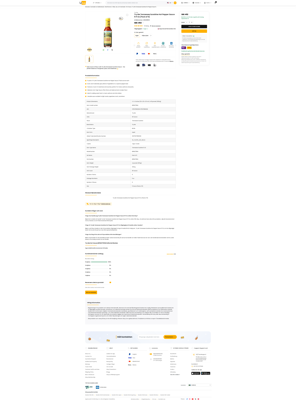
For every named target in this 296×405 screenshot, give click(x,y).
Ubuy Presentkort (111, 369)
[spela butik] (205, 374)
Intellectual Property (91, 361)
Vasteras (172, 367)
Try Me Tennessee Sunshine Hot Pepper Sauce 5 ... (144, 7)
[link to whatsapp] (103, 50)
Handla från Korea (142, 395)
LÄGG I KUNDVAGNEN (194, 26)
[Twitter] (195, 399)
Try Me (136, 12)
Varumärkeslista (111, 356)
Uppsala (172, 361)
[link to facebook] (107, 50)
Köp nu (171, 61)
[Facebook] (187, 399)
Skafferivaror (108, 7)
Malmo (172, 359)
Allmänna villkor (135, 399)
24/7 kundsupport (201, 354)
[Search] (175, 2)
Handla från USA (89, 395)
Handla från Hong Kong (130, 395)
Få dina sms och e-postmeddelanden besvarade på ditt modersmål (201, 359)
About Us (87, 353)
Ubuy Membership (90, 377)
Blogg (108, 372)
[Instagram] (189, 399)
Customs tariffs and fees (92, 369)
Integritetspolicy (145, 399)
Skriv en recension (91, 292)
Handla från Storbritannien (102, 395)
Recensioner (109, 359)
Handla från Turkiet (165, 395)
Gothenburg (173, 356)
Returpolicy (109, 361)
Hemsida (87, 7)
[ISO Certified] (100, 387)
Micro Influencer (89, 374)
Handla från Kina (154, 395)
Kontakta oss (161, 399)
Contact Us (88, 356)
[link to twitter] (112, 50)
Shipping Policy (89, 372)
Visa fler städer (174, 374)
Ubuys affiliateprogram (113, 374)
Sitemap (87, 364)
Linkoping (172, 372)
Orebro (172, 369)
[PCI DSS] (88, 387)
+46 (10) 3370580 (198, 366)
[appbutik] (196, 374)
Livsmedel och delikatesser (97, 7)
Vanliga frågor (110, 364)
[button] (185, 3)
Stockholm (173, 353)
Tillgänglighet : (138, 29)
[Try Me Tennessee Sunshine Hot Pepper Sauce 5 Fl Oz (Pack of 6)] (107, 32)
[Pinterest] (198, 399)
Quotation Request (90, 359)
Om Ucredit (109, 367)
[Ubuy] (83, 2)
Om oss (154, 399)
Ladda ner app (110, 353)
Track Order (88, 367)
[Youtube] (192, 399)
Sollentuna (173, 364)
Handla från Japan (116, 395)
